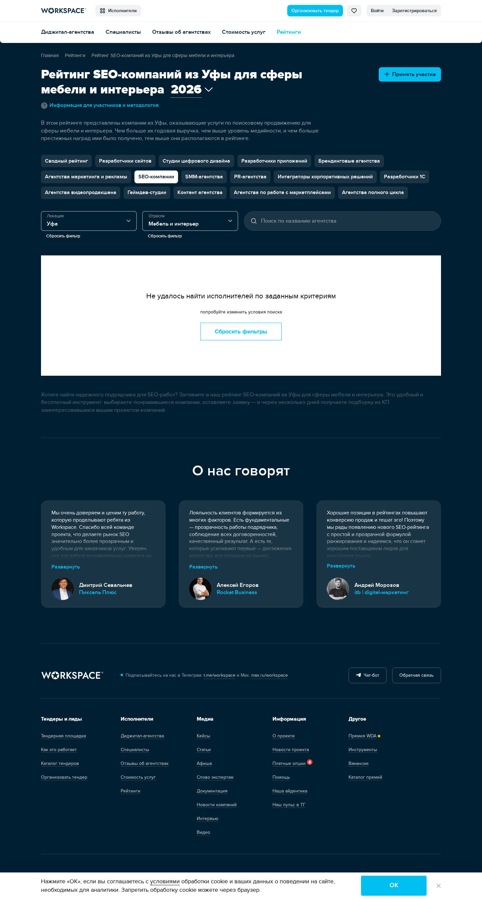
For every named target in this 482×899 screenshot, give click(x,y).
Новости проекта (290, 749)
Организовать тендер (315, 10)
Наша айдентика (289, 791)
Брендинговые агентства (349, 161)
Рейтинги (289, 32)
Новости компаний (217, 805)
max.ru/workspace (269, 675)
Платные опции (289, 763)
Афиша (204, 763)
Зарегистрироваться (414, 10)
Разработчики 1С (404, 176)
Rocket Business (237, 592)
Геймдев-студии (147, 192)
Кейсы (203, 736)
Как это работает (59, 749)
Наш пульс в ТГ (289, 805)
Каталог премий (365, 777)
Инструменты (363, 749)
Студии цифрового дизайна (196, 161)
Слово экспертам (215, 777)
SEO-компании (156, 176)
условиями (165, 881)
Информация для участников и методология (100, 105)
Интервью (207, 818)
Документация (212, 791)
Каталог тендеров (60, 763)
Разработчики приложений (274, 161)
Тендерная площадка (63, 736)
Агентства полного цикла (373, 192)
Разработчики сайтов (125, 161)
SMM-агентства (204, 176)
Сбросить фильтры (241, 331)
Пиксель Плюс (97, 592)
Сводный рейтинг (66, 161)
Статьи (204, 749)
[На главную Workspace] (72, 675)
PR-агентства (250, 176)
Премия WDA (362, 736)
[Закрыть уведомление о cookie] (438, 885)
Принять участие (413, 74)
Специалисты (123, 32)
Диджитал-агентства (67, 32)
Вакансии (359, 763)
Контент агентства (200, 192)
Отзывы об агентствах (181, 32)
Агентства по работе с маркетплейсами (282, 192)
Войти (377, 10)
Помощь (281, 777)
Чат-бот (370, 675)
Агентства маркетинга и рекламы (86, 176)
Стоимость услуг (244, 32)
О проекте (283, 736)
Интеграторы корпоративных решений (325, 176)
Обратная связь (416, 675)
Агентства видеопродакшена (80, 192)
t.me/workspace (219, 675)
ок (394, 885)
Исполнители (121, 10)
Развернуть (65, 567)
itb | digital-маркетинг (381, 592)
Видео (203, 832)
